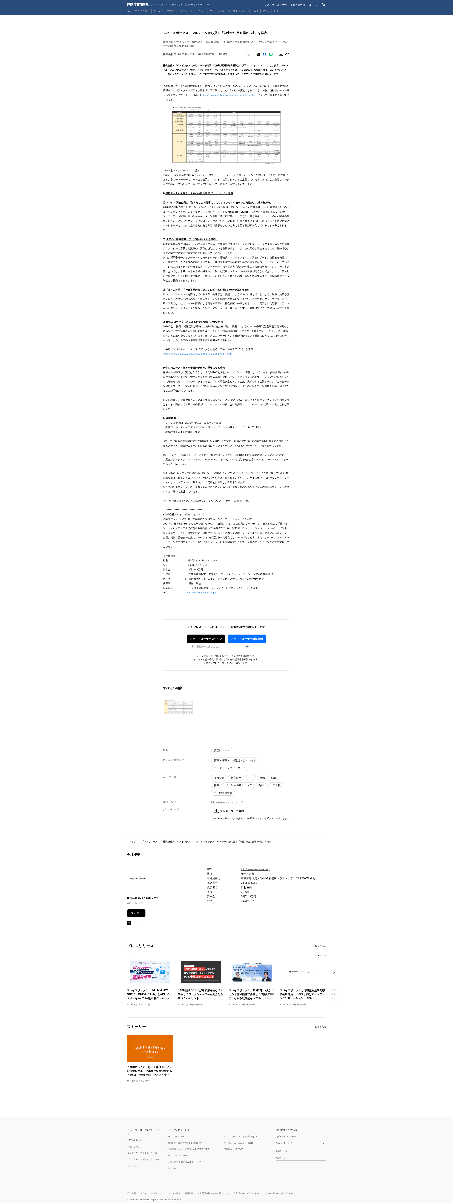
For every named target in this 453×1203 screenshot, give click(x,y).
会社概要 (131, 1193)
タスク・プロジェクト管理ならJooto (240, 1136)
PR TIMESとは (134, 1140)
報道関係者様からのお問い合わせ (213, 1193)
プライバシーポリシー (150, 1193)
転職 (274, 777)
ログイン (314, 4)
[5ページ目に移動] (325, 955)
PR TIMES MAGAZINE (178, 1155)
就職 (216, 785)
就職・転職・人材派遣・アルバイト (235, 760)
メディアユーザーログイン (206, 638)
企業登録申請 (297, 4)
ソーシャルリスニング (238, 785)
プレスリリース (149, 841)
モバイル (158, 11)
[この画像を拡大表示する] (178, 707)
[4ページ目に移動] (323, 955)
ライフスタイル (236, 11)
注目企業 (219, 777)
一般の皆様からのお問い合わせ (278, 1193)
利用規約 (189, 1193)
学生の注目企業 (223, 792)
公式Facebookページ (286, 1136)
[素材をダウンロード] (281, 54)
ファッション (217, 11)
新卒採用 (236, 777)
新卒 (261, 785)
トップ (132, 841)
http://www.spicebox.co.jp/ (201, 592)
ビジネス (254, 11)
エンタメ (183, 11)
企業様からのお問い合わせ (246, 1193)
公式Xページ (282, 1150)
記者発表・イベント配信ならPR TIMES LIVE (188, 1149)
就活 (262, 777)
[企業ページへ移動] (138, 879)
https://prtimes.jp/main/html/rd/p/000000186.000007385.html (197, 353)
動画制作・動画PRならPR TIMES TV (185, 1142)
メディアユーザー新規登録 (247, 638)
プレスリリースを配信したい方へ (143, 1159)
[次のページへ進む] (335, 972)
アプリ (170, 11)
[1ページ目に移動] (318, 955)
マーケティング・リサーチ (230, 767)
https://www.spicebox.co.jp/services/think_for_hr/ (228, 95)
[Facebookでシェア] (264, 54)
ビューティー (198, 11)
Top (129, 11)
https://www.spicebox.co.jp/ (227, 802)
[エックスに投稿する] (258, 54)
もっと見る (320, 945)
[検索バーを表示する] (323, 4)
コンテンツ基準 (173, 1193)
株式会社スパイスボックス (177, 841)
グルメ (266, 11)
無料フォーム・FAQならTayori (238, 1142)
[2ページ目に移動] (320, 955)
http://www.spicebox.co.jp (255, 869)
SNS (250, 777)
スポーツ (278, 11)
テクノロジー (142, 11)
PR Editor (172, 1168)
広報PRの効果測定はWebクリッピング (186, 1161)
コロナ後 (275, 785)
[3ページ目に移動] (322, 955)
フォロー (136, 913)
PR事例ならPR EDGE (233, 1149)
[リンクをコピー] (287, 54)
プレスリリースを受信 (274, 4)
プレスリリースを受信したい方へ (143, 1152)
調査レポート (222, 750)
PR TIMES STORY (176, 1136)
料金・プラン (133, 1146)
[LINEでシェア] (271, 54)
